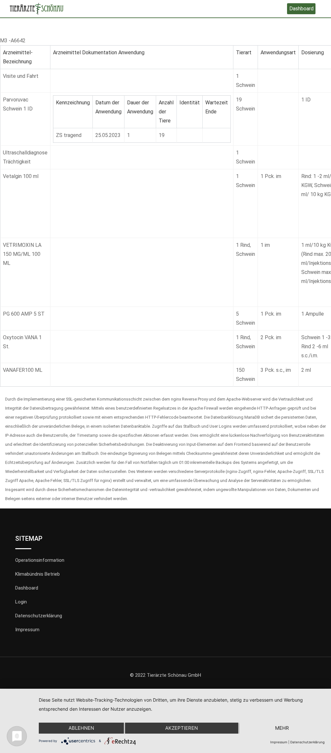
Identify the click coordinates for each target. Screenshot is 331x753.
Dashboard (301, 8)
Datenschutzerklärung (38, 616)
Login (21, 602)
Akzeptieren (181, 728)
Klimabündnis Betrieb (37, 574)
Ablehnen (81, 728)
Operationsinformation (39, 560)
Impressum (27, 630)
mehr (282, 728)
